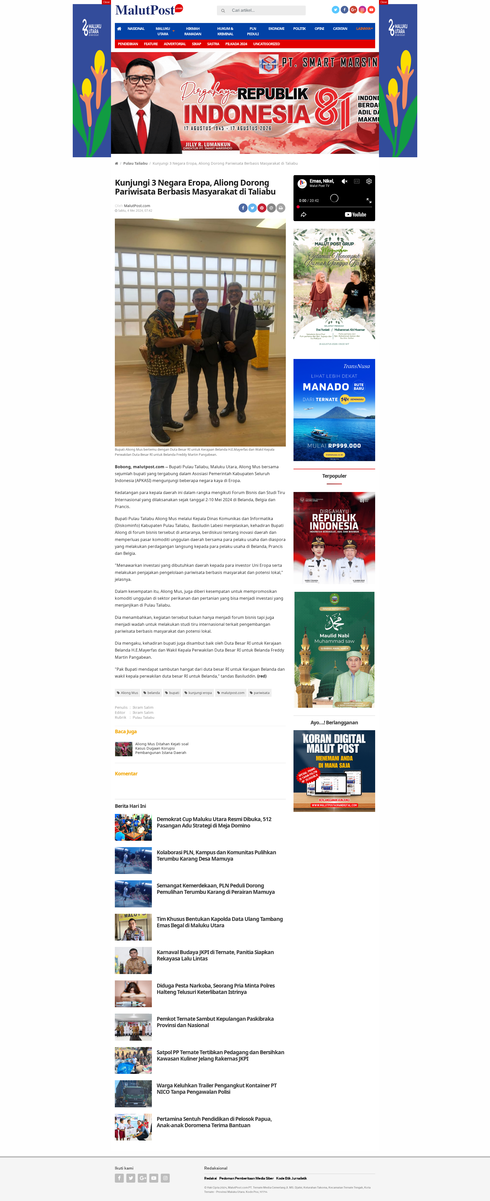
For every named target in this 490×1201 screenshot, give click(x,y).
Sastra (213, 43)
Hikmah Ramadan (192, 31)
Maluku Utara (163, 31)
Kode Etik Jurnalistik (291, 1179)
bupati (174, 692)
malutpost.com (232, 692)
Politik (299, 28)
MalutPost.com (137, 205)
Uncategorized (266, 43)
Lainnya (363, 28)
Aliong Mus (129, 692)
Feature (151, 43)
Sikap (196, 43)
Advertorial (175, 43)
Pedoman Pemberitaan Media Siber (246, 1179)
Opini (319, 28)
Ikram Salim (143, 707)
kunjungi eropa (200, 692)
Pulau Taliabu (135, 163)
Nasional (136, 28)
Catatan (340, 28)
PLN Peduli (253, 31)
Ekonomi (276, 28)
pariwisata (262, 692)
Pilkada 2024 (236, 43)
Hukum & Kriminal (225, 31)
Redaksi (210, 1179)
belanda (154, 692)
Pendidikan (128, 43)
